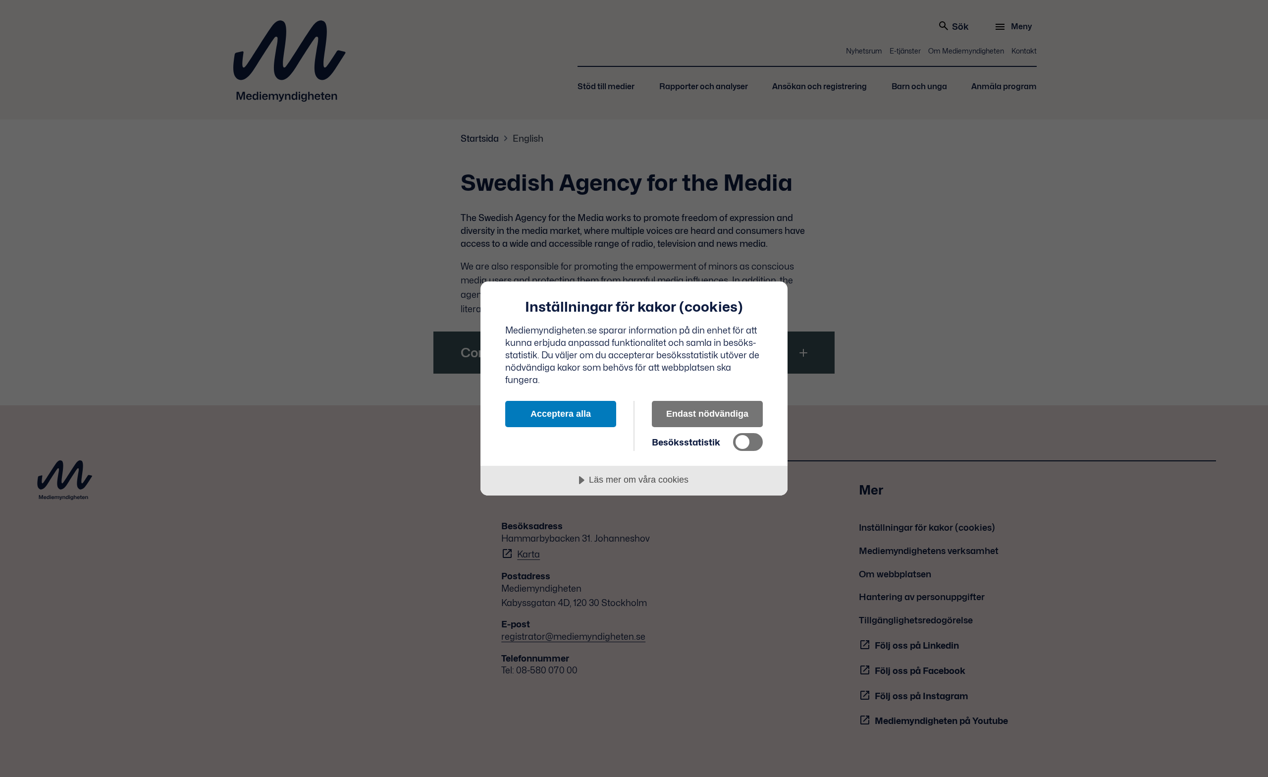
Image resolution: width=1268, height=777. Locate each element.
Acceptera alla (560, 414)
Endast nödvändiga (707, 414)
